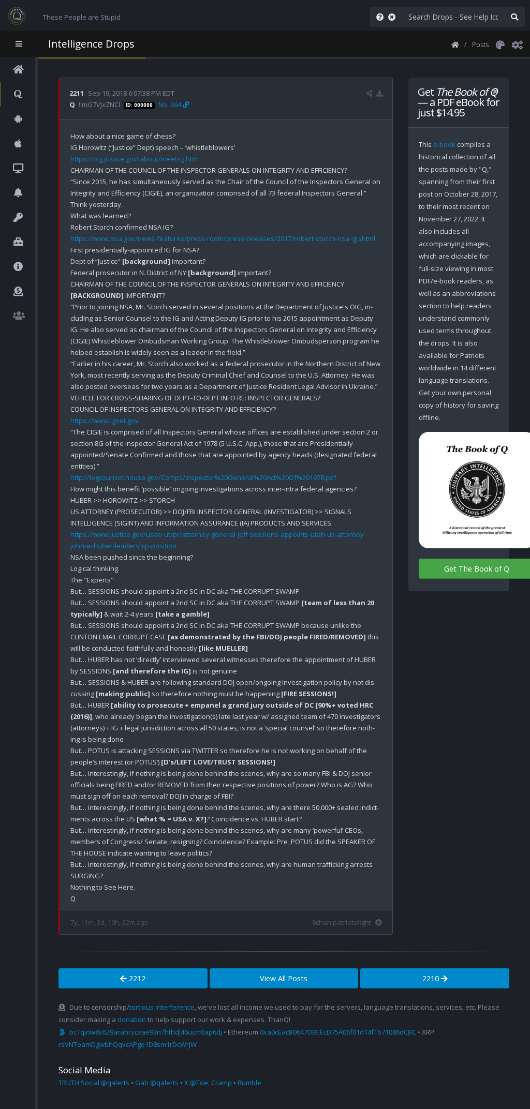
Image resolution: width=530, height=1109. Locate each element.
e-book (444, 144)
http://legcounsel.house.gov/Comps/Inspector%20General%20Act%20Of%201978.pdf (203, 477)
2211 (76, 93)
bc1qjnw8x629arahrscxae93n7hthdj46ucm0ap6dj (145, 1032)
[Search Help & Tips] (378, 17)
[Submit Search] (514, 17)
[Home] (455, 44)
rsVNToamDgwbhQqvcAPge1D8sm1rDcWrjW (127, 1044)
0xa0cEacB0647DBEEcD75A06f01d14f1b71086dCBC (338, 1032)
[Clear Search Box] (394, 17)
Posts (480, 44)
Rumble (249, 1082)
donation (131, 1019)
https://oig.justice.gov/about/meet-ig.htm (134, 158)
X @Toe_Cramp (208, 1082)
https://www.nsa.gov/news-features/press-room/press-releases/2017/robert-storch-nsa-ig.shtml (222, 238)
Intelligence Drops (91, 44)
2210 (431, 978)
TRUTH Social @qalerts (93, 1082)
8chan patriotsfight (341, 922)
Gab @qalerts (157, 1082)
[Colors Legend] (500, 44)
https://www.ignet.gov (104, 420)
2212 (136, 978)
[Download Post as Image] (379, 93)
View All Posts (283, 978)
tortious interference (162, 1007)
